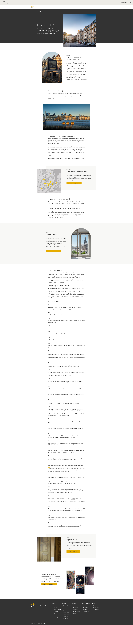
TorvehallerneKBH (65, 428)
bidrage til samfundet (52, 159)
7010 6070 (40, 604)
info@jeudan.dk (42, 606)
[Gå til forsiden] (32, 7)
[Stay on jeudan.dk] (130, 2)
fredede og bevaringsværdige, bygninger (72, 150)
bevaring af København (59, 217)
